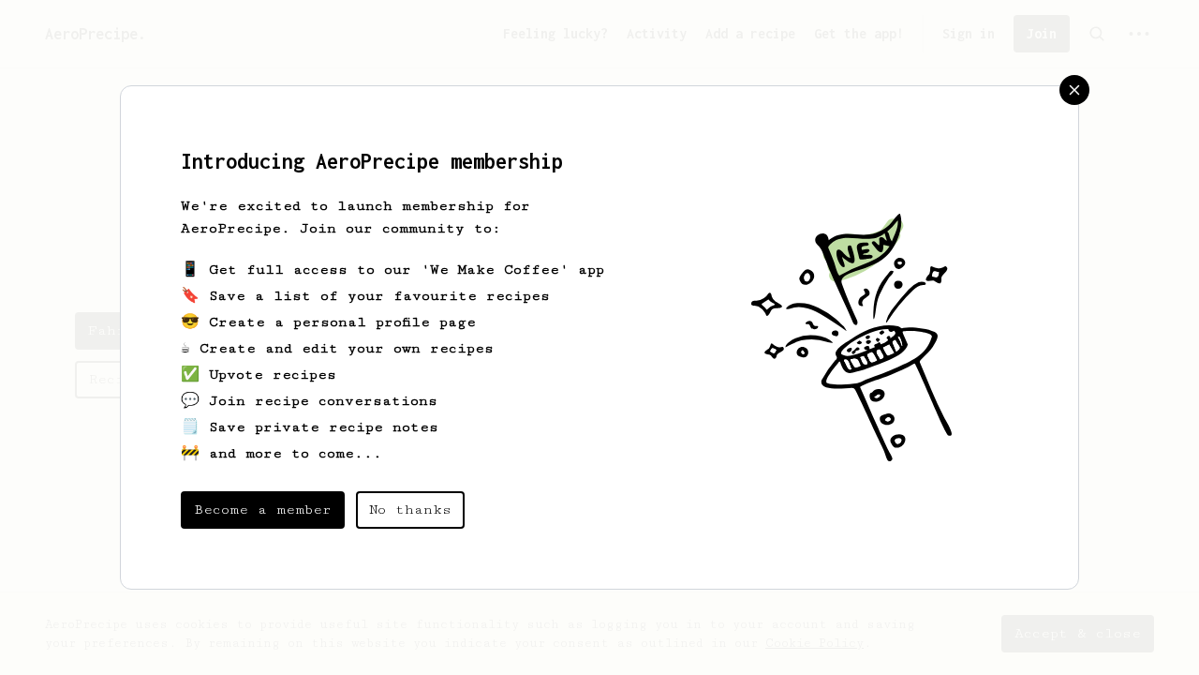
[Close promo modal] (1074, 90)
